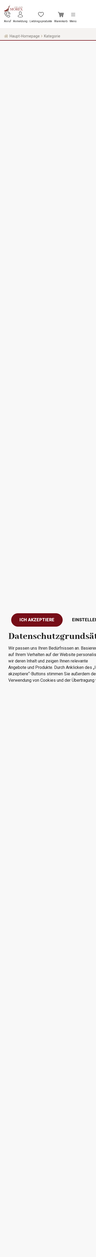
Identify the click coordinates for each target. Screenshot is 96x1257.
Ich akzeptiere (36, 619)
